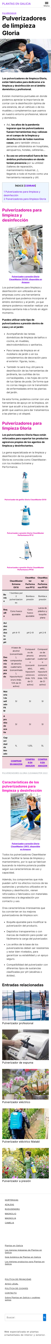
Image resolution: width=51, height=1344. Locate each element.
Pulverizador (9, 13)
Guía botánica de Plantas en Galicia (23, 1257)
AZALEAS (9, 1204)
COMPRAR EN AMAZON (30, 762)
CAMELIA (9, 1223)
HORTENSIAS (11, 1200)
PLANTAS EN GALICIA (16, 3)
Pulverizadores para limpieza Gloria (25, 199)
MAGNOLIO (10, 1213)
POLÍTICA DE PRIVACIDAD (18, 1279)
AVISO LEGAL (11, 1284)
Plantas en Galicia (14, 1245)
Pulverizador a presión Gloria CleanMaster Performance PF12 (25, 534)
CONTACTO (11, 1293)
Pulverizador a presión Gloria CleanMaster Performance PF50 (25, 568)
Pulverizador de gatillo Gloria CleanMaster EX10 (25, 499)
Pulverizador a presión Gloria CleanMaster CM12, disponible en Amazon (25, 846)
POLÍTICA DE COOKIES (16, 1288)
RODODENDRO (12, 1209)
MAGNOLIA (10, 1218)
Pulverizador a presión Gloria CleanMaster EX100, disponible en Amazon (25, 279)
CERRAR (30, 185)
